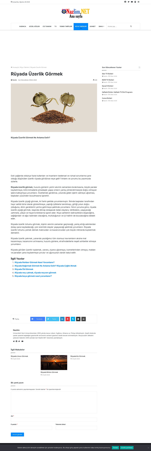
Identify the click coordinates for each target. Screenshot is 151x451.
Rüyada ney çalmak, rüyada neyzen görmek (35, 272)
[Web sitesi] (14, 341)
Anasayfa (15, 67)
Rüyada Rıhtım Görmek (49, 372)
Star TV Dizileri (107, 74)
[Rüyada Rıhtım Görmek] (54, 362)
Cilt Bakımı (47, 26)
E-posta (14, 424)
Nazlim (14, 80)
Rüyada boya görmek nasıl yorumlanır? (33, 276)
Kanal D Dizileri (107, 86)
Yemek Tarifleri (66, 26)
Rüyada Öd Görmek (24, 269)
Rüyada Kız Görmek (78, 356)
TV (55, 26)
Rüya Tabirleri (81, 26)
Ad (12, 416)
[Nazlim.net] (75, 13)
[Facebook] (17, 341)
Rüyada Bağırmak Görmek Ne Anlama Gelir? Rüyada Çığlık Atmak (45, 266)
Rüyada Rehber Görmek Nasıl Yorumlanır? (34, 262)
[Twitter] (19, 341)
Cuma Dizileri (107, 98)
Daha (101, 26)
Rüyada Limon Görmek (19, 356)
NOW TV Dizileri (108, 80)
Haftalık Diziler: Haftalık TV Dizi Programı (117, 92)
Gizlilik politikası (126, 447)
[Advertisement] (75, 47)
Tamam (115, 447)
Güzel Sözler (34, 26)
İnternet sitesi (61, 424)
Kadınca (22, 26)
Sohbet (93, 26)
